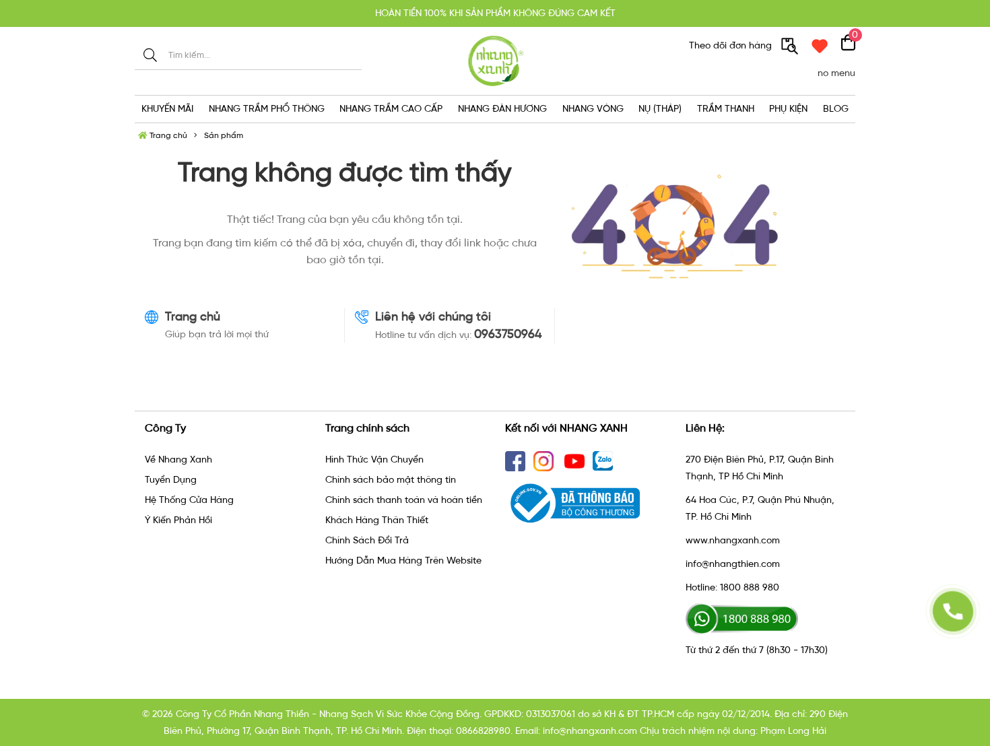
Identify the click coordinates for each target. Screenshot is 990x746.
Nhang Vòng (593, 108)
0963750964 (507, 334)
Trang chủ (167, 135)
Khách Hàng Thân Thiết (376, 520)
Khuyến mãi (167, 108)
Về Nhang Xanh (178, 459)
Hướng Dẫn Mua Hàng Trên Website (403, 560)
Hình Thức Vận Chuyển (374, 459)
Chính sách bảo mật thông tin (390, 479)
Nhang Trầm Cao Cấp (390, 108)
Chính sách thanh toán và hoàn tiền (403, 500)
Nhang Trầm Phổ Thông (267, 108)
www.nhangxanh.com (733, 540)
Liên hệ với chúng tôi (433, 316)
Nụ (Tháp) (660, 108)
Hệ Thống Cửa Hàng (189, 500)
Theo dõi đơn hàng (731, 45)
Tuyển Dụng (171, 479)
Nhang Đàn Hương (502, 108)
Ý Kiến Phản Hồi (178, 520)
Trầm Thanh (725, 108)
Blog (836, 108)
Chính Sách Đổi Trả (367, 540)
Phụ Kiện (788, 108)
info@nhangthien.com (733, 564)
